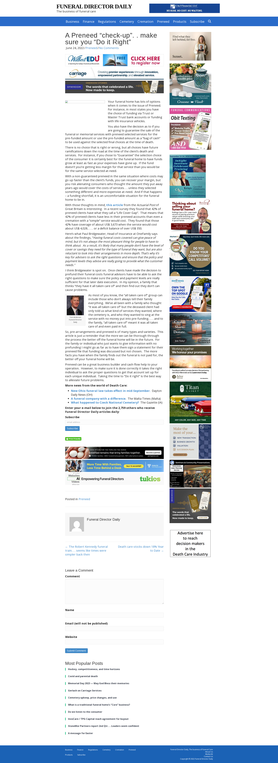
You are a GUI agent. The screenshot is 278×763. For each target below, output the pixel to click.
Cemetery (127, 21)
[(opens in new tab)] (184, 8)
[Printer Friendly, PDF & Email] (73, 438)
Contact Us (208, 756)
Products (179, 21)
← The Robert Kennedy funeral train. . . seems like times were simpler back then (86, 550)
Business (72, 21)
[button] (210, 21)
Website (71, 637)
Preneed (163, 21)
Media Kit (209, 754)
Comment (72, 576)
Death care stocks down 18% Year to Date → (141, 548)
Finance (88, 21)
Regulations (107, 21)
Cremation (145, 21)
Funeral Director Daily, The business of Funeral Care (191, 749)
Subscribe (197, 21)
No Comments (109, 48)
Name (69, 610)
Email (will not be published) (86, 623)
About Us (209, 752)
